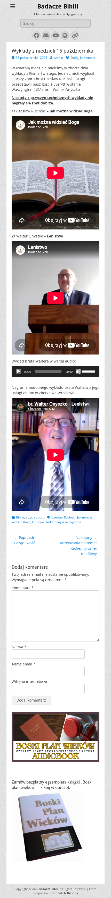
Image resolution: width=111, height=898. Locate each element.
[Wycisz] (78, 371)
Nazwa (19, 646)
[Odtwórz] (18, 371)
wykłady (75, 522)
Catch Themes (68, 893)
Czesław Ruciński (63, 517)
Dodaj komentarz (83, 57)
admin (58, 57)
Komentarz (23, 587)
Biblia (20, 517)
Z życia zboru (35, 517)
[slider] (89, 371)
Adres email (23, 664)
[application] (55, 371)
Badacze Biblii (57, 6)
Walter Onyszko (56, 522)
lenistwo (38, 522)
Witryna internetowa (29, 681)
